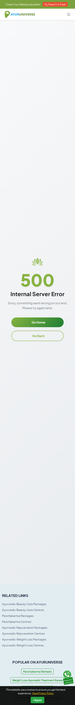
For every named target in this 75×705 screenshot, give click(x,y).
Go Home (38, 322)
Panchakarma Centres (16, 621)
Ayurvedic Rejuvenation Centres (23, 633)
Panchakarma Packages (18, 616)
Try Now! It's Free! (55, 4)
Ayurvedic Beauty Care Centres (23, 610)
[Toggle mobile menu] (68, 14)
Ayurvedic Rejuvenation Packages (24, 627)
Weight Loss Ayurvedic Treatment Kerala (37, 680)
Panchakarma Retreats (37, 671)
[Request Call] (67, 676)
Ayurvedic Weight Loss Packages (24, 639)
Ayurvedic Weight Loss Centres (23, 645)
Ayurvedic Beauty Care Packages (24, 604)
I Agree (37, 700)
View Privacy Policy (43, 693)
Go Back (38, 336)
